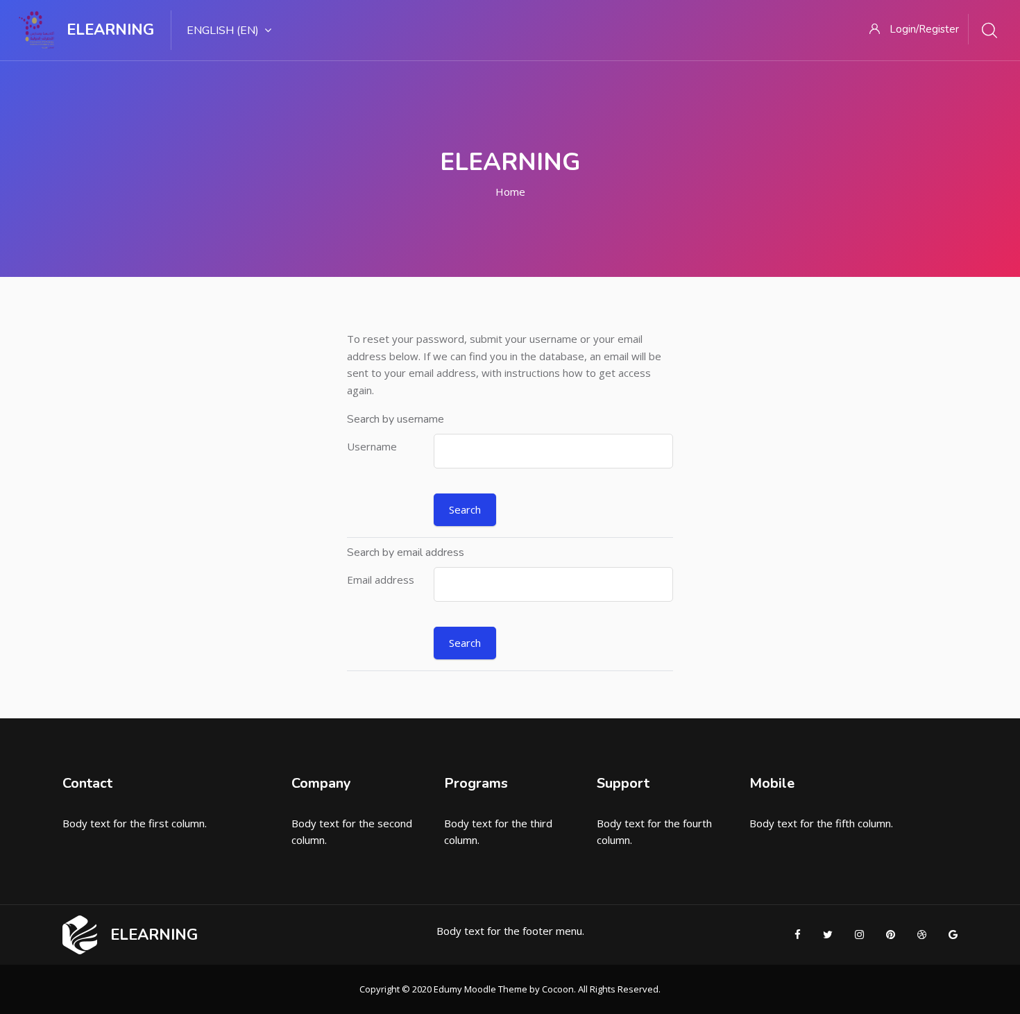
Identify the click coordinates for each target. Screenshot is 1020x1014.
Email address (380, 579)
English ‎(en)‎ (223, 30)
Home (510, 191)
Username (372, 446)
